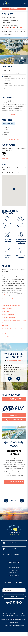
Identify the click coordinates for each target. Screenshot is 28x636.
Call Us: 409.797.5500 (15, 419)
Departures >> (6, 311)
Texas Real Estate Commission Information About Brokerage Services (14, 621)
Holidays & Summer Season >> (10, 337)
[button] (10, 379)
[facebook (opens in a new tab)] (7, 602)
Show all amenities (14, 139)
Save (14, 27)
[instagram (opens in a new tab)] (10, 602)
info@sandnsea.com (7, 294)
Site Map (23, 615)
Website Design (7, 625)
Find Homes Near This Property (14, 399)
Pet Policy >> (5, 325)
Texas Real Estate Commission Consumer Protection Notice (14, 619)
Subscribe (14, 596)
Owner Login (11, 542)
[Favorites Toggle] (22, 27)
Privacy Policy (11, 615)
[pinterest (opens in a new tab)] (14, 602)
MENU (25, 3)
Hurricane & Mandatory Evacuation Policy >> (14, 321)
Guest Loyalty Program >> (9, 317)
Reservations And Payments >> (11, 299)
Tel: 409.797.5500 (14, 576)
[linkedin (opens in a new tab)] (17, 602)
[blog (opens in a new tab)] (20, 602)
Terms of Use (17, 615)
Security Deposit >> (7, 308)
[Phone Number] (21, 3)
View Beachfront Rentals (14, 482)
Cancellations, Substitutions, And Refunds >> (14, 329)
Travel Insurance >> (7, 333)
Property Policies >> (8, 314)
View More (14, 114)
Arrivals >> (5, 302)
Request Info (14, 415)
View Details (5, 158)
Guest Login (11, 549)
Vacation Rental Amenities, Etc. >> (12, 305)
